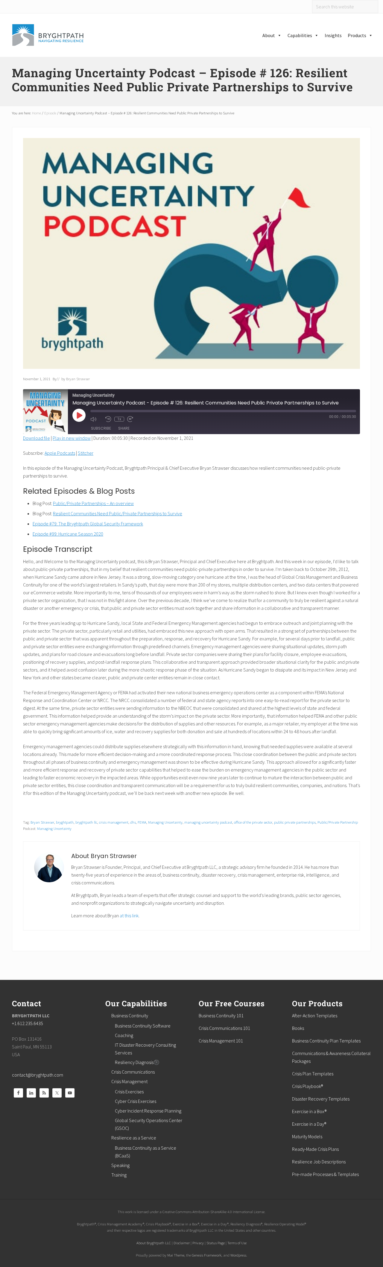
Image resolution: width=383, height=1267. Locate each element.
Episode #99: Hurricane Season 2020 (68, 534)
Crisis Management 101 (221, 1041)
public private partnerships (295, 822)
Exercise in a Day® (309, 1124)
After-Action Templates (314, 1016)
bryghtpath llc (86, 822)
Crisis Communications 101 (224, 1028)
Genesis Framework (206, 1255)
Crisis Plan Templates (312, 1074)
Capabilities (300, 35)
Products (357, 35)
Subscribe (101, 428)
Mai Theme (175, 1255)
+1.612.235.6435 (27, 1023)
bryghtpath (65, 822)
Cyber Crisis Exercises (135, 1101)
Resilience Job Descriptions (319, 1162)
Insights (333, 35)
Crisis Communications (133, 1072)
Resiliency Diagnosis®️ (137, 1062)
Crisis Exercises (129, 1092)
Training (119, 1175)
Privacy (198, 1242)
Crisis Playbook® (307, 1086)
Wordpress (238, 1255)
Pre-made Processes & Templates (325, 1174)
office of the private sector (253, 822)
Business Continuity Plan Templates (326, 1041)
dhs (133, 822)
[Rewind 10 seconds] (108, 419)
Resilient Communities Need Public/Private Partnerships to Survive (117, 513)
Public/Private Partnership (337, 822)
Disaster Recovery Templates (320, 1099)
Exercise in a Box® (309, 1111)
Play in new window (72, 438)
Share (124, 428)
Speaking (120, 1165)
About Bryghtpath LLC (153, 1242)
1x (119, 419)
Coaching (124, 1035)
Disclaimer (182, 1242)
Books (298, 1028)
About (268, 35)
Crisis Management (129, 1081)
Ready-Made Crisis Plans (315, 1149)
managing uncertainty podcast (208, 822)
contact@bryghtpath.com (37, 1075)
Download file (36, 438)
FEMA (142, 822)
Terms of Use (237, 1242)
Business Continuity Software (143, 1026)
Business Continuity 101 (221, 1016)
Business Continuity (129, 1016)
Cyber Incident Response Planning (148, 1111)
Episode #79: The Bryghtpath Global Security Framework (88, 524)
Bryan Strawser (42, 822)
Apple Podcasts (60, 453)
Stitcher (85, 453)
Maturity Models (307, 1136)
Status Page (215, 1242)
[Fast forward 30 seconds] (133, 419)
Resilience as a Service (133, 1138)
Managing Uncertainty (165, 822)
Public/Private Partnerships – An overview (93, 503)
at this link (129, 916)
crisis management (113, 822)
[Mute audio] (96, 419)
